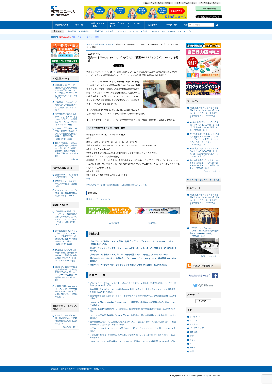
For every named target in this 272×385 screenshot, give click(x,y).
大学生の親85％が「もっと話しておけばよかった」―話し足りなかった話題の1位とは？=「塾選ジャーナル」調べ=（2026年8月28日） (133, 323)
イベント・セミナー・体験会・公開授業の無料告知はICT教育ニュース (66, 193)
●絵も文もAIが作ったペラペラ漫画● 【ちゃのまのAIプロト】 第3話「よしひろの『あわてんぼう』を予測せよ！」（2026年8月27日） (204, 113)
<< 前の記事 (114, 223)
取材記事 (72, 31)
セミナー (134, 31)
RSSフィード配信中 (203, 265)
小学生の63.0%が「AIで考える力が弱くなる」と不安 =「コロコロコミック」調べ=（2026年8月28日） (132, 329)
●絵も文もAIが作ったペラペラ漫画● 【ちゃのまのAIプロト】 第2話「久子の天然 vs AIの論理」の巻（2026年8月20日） (204, 126)
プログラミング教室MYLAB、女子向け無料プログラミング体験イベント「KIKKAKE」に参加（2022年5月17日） (131, 242)
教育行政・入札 (61, 25)
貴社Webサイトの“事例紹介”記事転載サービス (66, 175)
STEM (172, 31)
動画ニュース (194, 188)
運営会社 (55, 369)
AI (180, 31)
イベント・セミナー (134, 24)
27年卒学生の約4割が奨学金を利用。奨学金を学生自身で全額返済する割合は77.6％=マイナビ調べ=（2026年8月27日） (66, 255)
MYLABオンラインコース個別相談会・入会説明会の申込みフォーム (116, 185)
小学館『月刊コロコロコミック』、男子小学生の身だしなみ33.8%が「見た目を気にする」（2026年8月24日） (66, 291)
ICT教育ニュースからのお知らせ (65, 307)
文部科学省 (98, 31)
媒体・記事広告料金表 (186, 3)
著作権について (85, 369)
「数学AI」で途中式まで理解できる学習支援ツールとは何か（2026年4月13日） (66, 106)
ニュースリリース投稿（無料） (158, 3)
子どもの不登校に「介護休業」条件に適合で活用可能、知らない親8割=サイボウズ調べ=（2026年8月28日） (132, 336)
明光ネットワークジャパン (98, 199)
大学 (192, 336)
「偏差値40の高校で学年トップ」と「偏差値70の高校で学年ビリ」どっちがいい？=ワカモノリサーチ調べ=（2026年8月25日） (66, 218)
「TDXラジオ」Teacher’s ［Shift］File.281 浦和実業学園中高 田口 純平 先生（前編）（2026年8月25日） (204, 232)
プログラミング (158, 31)
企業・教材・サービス (97, 24)
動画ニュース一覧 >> (210, 256)
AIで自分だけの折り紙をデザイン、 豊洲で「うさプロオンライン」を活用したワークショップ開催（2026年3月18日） (66, 119)
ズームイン (192, 101)
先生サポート (153, 25)
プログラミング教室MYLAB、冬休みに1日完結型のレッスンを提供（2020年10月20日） (129, 254)
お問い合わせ (100, 369)
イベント (122, 31)
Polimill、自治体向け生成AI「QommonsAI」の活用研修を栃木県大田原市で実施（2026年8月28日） (132, 310)
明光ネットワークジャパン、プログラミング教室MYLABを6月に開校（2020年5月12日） (130, 265)
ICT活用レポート (61, 78)
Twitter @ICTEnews (203, 285)
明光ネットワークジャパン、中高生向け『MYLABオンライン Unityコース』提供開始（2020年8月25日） (133, 259)
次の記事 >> (152, 223)
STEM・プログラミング (117, 24)
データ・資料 (172, 25)
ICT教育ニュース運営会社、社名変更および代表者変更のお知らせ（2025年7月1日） (66, 319)
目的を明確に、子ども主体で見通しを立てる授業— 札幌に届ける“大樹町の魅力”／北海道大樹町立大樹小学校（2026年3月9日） (66, 149)
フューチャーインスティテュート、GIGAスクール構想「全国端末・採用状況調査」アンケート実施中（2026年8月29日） (133, 284)
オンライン (195, 316)
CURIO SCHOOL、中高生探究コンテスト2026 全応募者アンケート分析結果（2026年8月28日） (133, 341)
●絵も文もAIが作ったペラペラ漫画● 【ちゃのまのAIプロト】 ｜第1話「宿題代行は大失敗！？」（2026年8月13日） (204, 152)
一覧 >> (74, 159)
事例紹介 (85, 31)
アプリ (189, 31)
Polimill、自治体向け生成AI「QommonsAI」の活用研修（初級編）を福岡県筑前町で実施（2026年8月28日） (132, 303)
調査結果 (194, 332)
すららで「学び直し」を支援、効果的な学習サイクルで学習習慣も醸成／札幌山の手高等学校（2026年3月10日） (66, 133)
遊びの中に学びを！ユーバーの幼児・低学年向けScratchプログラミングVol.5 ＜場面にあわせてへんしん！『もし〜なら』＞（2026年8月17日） (204, 139)
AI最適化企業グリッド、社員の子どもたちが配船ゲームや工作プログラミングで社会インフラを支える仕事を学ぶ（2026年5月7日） (66, 92)
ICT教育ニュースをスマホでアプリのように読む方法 (66, 183)
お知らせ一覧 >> (70, 327)
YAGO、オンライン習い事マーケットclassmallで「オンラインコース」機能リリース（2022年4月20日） (133, 249)
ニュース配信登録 (208, 8)
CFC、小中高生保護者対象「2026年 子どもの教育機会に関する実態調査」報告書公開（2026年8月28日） (133, 316)
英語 (145, 31)
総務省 (110, 31)
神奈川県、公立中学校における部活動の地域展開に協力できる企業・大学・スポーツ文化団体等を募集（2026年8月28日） (132, 290)
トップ (89, 44)
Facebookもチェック (203, 275)
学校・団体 (80, 25)
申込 (88, 178)
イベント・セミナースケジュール (204, 180)
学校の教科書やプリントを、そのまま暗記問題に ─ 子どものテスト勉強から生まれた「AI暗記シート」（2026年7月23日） (204, 164)
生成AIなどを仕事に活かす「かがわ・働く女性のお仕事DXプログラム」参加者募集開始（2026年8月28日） (133, 297)
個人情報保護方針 (68, 369)
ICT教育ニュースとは (209, 3)
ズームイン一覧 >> (211, 171)
